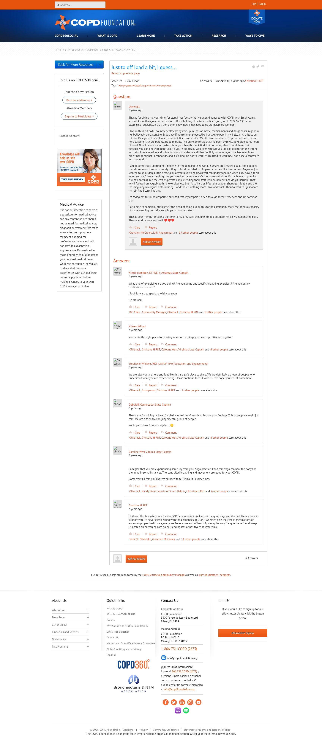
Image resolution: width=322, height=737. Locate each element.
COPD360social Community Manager (163, 575)
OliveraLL (134, 106)
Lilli (155, 232)
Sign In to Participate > (79, 116)
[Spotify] (186, 710)
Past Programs (60, 646)
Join (254, 3)
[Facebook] (166, 702)
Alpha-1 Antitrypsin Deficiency (124, 649)
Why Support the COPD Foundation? (127, 626)
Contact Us (113, 637)
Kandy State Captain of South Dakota (163, 491)
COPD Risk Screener (118, 631)
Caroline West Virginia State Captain (182, 349)
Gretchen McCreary (140, 232)
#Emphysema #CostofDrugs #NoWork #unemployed (145, 85)
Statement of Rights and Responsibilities (207, 729)
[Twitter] (174, 702)
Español (111, 655)
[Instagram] (190, 702)
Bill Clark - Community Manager (147, 312)
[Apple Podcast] (178, 710)
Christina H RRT (254, 81)
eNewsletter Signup (243, 633)
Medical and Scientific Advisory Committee (131, 643)
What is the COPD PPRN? (121, 614)
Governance (59, 639)
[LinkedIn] (182, 702)
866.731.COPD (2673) (184, 671)
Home (58, 50)
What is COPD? (115, 608)
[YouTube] (198, 702)
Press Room (58, 617)
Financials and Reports (65, 632)
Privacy (144, 729)
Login (262, 3)
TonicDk (134, 539)
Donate (257, 17)
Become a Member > (79, 100)
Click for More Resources (75, 64)
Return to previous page (125, 73)
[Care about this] (253, 66)
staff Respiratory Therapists (214, 575)
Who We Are (59, 610)
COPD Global (59, 624)
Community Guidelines (166, 729)
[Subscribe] (263, 66)
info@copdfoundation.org (179, 689)
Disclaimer (128, 729)
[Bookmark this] (258, 66)
